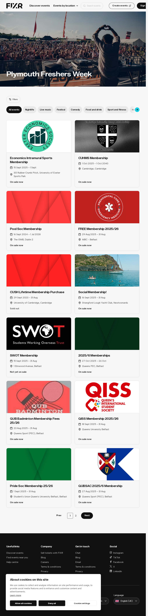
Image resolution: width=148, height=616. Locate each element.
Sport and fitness (117, 110)
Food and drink (94, 110)
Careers (45, 562)
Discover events (39, 5)
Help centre (12, 562)
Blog (43, 557)
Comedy (75, 110)
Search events (94, 5)
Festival (61, 110)
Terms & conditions (51, 566)
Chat (77, 552)
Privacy (44, 571)
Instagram (118, 552)
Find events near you (17, 557)
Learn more (15, 595)
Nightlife (29, 110)
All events (14, 110)
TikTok (116, 557)
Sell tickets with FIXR (52, 552)
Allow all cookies (23, 603)
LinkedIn (117, 571)
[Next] (137, 109)
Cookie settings (82, 603)
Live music (45, 110)
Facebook (118, 562)
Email (78, 562)
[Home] (14, 6)
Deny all (52, 603)
